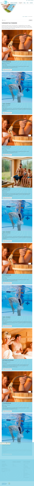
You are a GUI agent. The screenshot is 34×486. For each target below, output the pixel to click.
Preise (4, 443)
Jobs (9, 443)
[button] (33, 2)
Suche (30, 20)
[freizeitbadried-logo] (4, 2)
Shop (7, 443)
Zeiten (1, 443)
